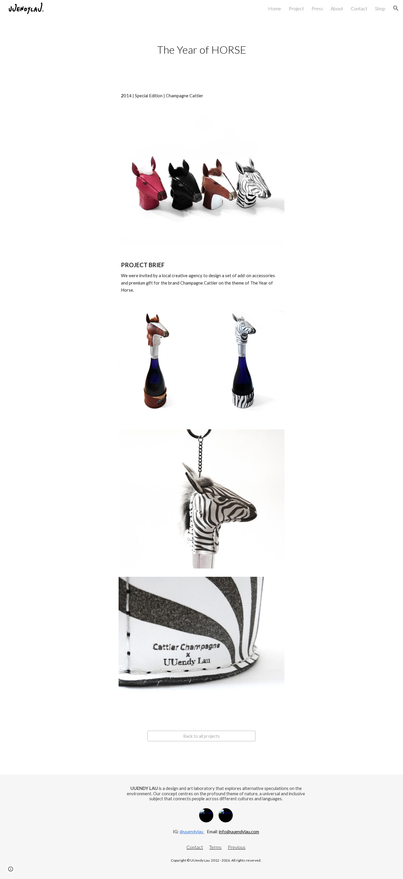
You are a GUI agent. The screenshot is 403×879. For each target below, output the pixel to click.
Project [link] (296, 8)
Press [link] (317, 8)
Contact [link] (359, 8)
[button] (396, 8)
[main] (201, 49)
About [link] (337, 8)
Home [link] (274, 8)
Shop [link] (380, 8)
